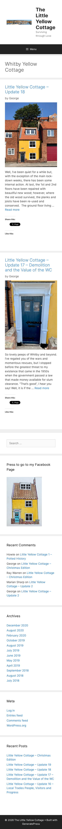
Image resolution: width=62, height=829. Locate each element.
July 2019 (13, 650)
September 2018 (18, 670)
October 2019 (16, 640)
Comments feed (17, 720)
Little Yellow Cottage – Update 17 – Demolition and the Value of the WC (28, 265)
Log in (11, 710)
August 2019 (15, 645)
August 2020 (15, 630)
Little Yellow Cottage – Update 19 (29, 764)
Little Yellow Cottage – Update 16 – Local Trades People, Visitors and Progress (30, 788)
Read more (12, 209)
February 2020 (16, 635)
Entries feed (15, 715)
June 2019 (14, 655)
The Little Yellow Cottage (45, 18)
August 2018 (15, 675)
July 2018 (13, 680)
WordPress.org (16, 725)
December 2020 (17, 625)
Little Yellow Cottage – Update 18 (29, 769)
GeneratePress (31, 823)
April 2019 (13, 665)
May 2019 (13, 660)
